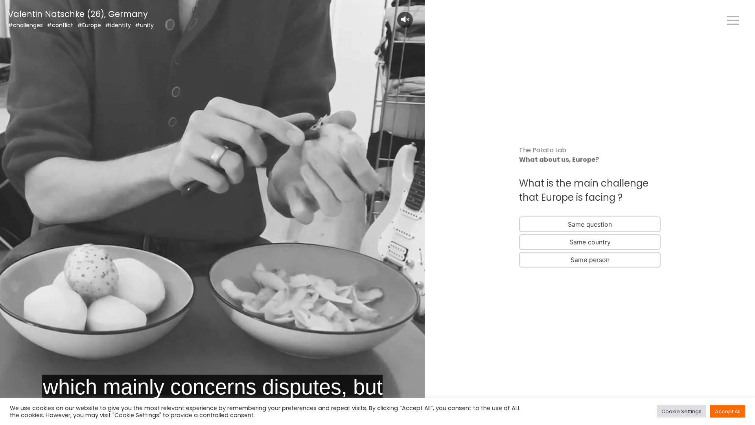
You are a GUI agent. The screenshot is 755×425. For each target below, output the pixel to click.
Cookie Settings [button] (681, 411)
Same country (590, 242)
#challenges (25, 25)
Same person (590, 260)
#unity (144, 25)
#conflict (60, 25)
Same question (590, 224)
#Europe (89, 25)
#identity (118, 25)
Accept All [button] (727, 411)
